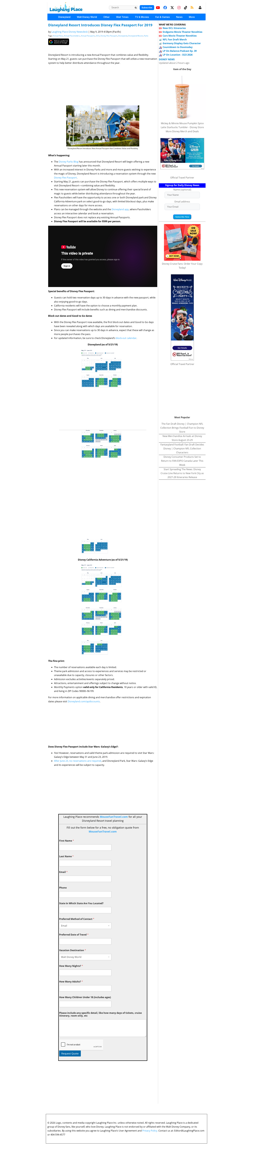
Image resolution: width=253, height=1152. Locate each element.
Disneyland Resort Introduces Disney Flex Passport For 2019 (100, 25)
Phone (63, 887)
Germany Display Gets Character (182, 43)
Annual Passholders (72, 36)
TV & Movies (142, 17)
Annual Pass (58, 36)
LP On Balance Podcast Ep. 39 (180, 51)
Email (63, 872)
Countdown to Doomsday (178, 47)
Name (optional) (182, 189)
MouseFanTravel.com (114, 816)
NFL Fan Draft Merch (175, 39)
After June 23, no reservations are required (77, 760)
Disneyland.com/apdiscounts (84, 701)
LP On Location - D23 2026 (178, 54)
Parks (146, 36)
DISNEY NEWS (167, 59)
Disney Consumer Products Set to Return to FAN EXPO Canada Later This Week (182, 460)
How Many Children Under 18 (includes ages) (85, 997)
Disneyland (64, 17)
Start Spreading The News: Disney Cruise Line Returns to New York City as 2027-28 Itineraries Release (182, 473)
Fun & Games (162, 17)
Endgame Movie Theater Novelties (182, 31)
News (179, 17)
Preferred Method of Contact (76, 919)
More (192, 17)
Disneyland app (120, 209)
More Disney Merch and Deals (182, 131)
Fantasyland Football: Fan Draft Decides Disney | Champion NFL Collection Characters (182, 448)
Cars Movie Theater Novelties (180, 35)
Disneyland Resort (135, 36)
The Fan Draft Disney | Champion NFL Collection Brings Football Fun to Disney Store (182, 427)
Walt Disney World (87, 17)
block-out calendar (126, 338)
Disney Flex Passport (108, 36)
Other (106, 17)
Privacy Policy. (150, 1130)
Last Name (66, 856)
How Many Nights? (71, 966)
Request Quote (70, 1053)
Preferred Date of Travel (74, 934)
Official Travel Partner (182, 177)
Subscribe (147, 7)
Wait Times (122, 17)
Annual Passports (88, 36)
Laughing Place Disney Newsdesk (69, 31)
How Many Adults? (71, 981)
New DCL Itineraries (174, 28)
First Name (66, 840)
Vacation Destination (72, 950)
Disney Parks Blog (68, 161)
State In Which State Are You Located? (81, 903)
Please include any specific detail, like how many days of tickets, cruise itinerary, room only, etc (100, 1014)
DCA (98, 36)
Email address (182, 201)
